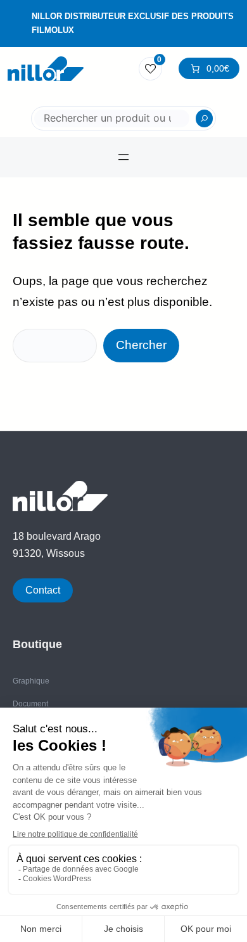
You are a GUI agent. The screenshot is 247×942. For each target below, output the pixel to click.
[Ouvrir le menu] (123, 157)
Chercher (141, 345)
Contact (42, 590)
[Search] (204, 118)
